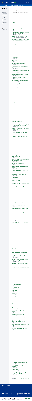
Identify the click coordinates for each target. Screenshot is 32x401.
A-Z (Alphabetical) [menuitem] (16, 22)
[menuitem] (4, 15)
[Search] (15, 2)
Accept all (27, 398)
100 (15, 378)
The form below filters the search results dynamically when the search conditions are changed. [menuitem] (4, 13)
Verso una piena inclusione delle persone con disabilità (15, 5)
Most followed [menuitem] (25, 22)
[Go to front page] (5, 2)
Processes (6, 5)
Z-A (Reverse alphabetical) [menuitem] (21, 22)
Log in (7, 386)
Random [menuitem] (12, 22)
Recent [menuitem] (13, 22)
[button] (3, 17)
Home (2, 386)
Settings (27, 399)
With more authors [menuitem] (28, 22)
